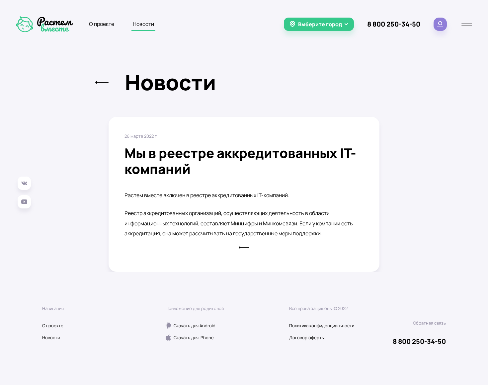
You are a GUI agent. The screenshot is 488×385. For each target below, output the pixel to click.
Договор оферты (307, 338)
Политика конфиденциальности (321, 326)
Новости (143, 24)
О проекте (101, 24)
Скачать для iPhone (194, 338)
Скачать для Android (194, 326)
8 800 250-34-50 (393, 24)
